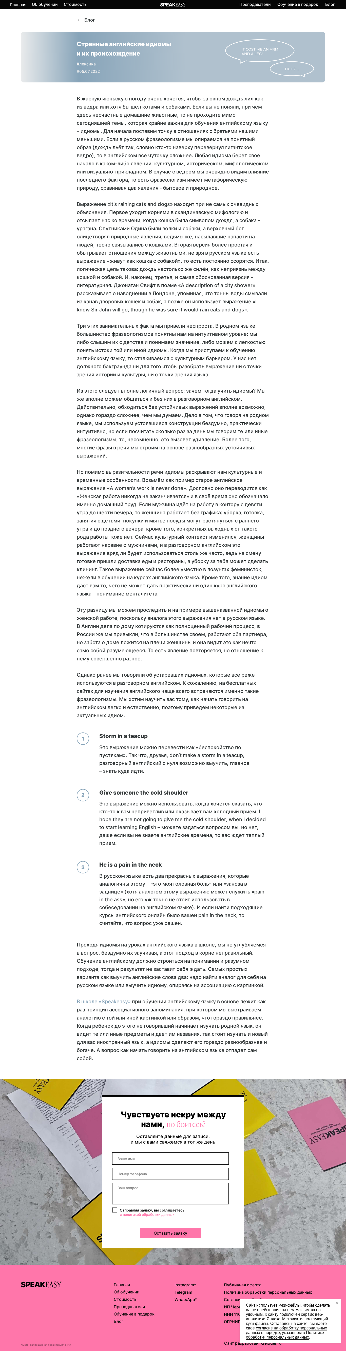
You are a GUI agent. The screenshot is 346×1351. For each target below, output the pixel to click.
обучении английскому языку (179, 1001)
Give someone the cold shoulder (143, 792)
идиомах (195, 675)
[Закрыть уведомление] (337, 1303)
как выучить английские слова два (144, 977)
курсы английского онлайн (132, 915)
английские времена (186, 835)
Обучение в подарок (297, 4)
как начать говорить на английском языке (172, 1050)
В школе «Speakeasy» (104, 1001)
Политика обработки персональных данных (268, 1292)
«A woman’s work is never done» (146, 488)
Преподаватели (255, 4)
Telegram (183, 1292)
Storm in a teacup (123, 736)
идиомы (156, 350)
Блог (330, 4)
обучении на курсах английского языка (150, 577)
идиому (157, 985)
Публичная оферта (242, 1284)
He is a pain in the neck (130, 864)
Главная (18, 4)
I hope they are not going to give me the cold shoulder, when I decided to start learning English (182, 819)
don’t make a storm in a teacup (206, 755)
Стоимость (75, 4)
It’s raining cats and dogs (140, 204)
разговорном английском (209, 399)
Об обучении (45, 4)
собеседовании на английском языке (145, 907)
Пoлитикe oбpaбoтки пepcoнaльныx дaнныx (285, 1334)
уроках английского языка (160, 945)
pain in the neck (217, 915)
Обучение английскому (106, 961)
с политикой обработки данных (147, 1214)
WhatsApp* (186, 1299)
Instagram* (185, 1284)
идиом (259, 577)
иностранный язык (120, 1042)
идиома (222, 155)
